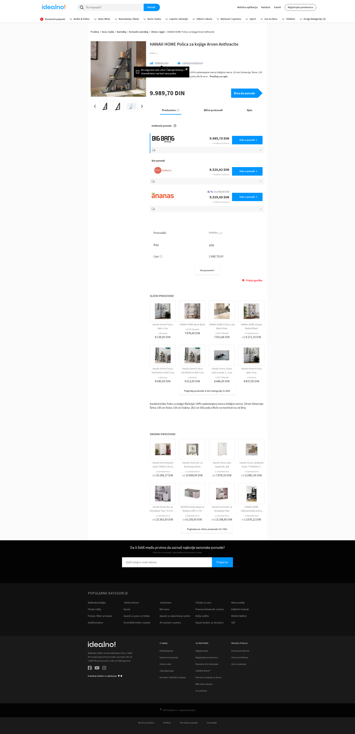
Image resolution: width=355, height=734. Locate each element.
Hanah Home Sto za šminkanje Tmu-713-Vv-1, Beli (163, 510)
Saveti (277, 7)
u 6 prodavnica (192, 515)
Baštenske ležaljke (97, 602)
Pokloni (167, 722)
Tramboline (165, 602)
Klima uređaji (238, 602)
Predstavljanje (166, 650)
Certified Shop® (202, 670)
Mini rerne (164, 609)
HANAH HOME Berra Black (192, 324)
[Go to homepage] (53, 7)
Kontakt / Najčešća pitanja (173, 677)
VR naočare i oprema (170, 622)
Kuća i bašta (108, 32)
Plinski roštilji (94, 609)
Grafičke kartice (95, 622)
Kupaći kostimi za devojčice (209, 622)
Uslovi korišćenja (239, 657)
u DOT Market (192, 329)
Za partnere (201, 690)
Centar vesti (165, 664)
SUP (233, 622)
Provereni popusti (188, 722)
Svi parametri (207, 270)
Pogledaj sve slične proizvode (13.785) (207, 529)
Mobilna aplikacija (247, 7)
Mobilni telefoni (239, 616)
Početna (95, 32)
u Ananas (162, 333)
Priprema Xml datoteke (206, 664)
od (251, 337)
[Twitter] (96, 668)
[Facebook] (90, 668)
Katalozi (265, 7)
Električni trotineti (240, 609)
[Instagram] (104, 668)
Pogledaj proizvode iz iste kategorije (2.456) (207, 390)
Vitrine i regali (158, 32)
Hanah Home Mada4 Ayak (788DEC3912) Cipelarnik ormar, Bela (163, 466)
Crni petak (212, 722)
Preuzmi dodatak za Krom (208, 677)
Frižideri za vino (203, 602)
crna (211, 245)
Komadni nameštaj (138, 32)
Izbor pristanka (238, 664)
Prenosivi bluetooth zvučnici (209, 609)
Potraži (151, 7)
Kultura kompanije (169, 657)
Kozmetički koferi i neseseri (137, 622)
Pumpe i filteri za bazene (100, 616)
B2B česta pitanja (203, 684)
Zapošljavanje (167, 670)
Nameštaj (121, 32)
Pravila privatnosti (240, 650)
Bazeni (127, 609)
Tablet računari (131, 602)
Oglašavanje (201, 650)
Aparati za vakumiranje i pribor (175, 616)
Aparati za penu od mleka (137, 616)
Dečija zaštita (202, 616)
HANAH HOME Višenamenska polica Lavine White (251, 510)
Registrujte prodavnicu (300, 7)
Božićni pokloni (146, 722)
